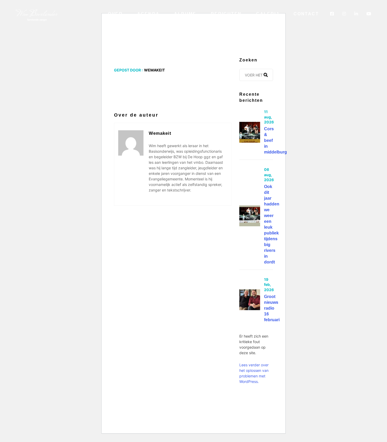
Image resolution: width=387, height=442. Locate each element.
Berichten (226, 14)
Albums (185, 14)
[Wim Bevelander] (37, 14)
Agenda (148, 14)
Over (115, 14)
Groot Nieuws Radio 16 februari (272, 308)
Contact (306, 14)
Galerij (267, 14)
